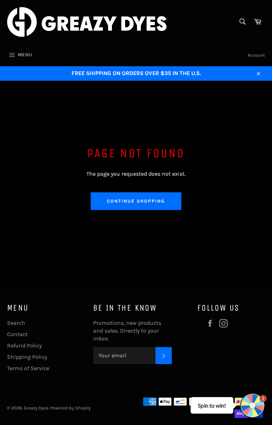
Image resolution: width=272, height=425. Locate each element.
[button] (252, 405)
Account (256, 55)
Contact (17, 334)
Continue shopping (136, 201)
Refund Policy (24, 345)
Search (16, 322)
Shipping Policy (27, 356)
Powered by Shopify (70, 407)
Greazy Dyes (36, 407)
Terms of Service (28, 368)
